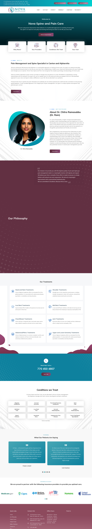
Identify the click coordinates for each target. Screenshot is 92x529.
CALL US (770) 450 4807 (60, 3)
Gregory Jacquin (26, 466)
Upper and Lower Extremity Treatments (66, 332)
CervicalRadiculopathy (56, 409)
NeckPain (75, 403)
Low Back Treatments (22, 305)
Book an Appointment (46, 34)
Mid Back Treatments (60, 305)
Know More (16, 91)
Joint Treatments (58, 319)
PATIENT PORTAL (72, 3)
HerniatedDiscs (36, 416)
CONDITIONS (69, 9)
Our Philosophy (13, 517)
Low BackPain (36, 409)
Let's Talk (46, 374)
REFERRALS (60, 9)
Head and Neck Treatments (24, 290)
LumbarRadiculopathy (75, 409)
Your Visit (75, 49)
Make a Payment (13, 524)
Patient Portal (13, 521)
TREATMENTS (77, 9)
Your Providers (36, 49)
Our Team (45, 9)
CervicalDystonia (36, 403)
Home (38, 9)
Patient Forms (13, 519)
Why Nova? (17, 49)
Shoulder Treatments (60, 290)
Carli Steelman (65, 468)
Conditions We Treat (56, 49)
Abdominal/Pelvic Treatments (25, 332)
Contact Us (12, 526)
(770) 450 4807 (33, 527)
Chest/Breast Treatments (23, 319)
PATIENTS (53, 9)
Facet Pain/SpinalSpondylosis (75, 416)
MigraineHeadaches (17, 403)
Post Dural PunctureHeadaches (55, 403)
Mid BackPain (17, 409)
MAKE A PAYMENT (83, 3)
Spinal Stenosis (17, 416)
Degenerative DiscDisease (56, 416)
